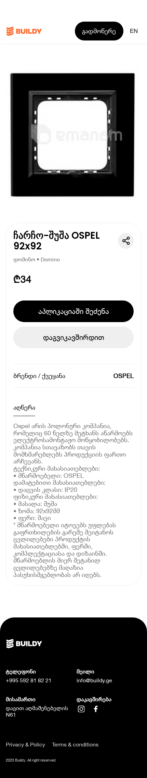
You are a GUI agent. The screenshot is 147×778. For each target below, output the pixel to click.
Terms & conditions (75, 744)
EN (134, 30)
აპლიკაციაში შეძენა (73, 311)
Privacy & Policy (25, 744)
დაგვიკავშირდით (73, 337)
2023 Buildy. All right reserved (31, 760)
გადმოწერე (99, 31)
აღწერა (24, 407)
